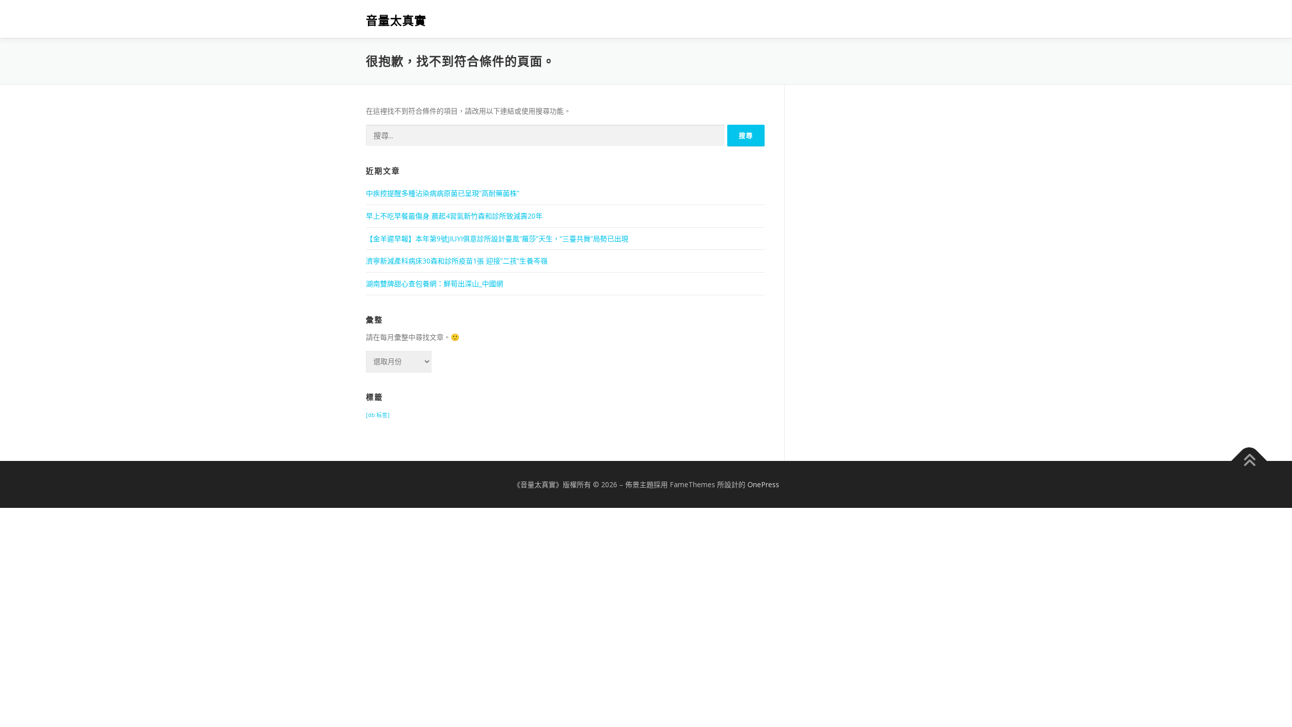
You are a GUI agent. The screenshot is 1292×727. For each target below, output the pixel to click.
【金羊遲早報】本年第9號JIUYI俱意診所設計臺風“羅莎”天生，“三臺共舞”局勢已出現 (497, 238)
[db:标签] (378, 415)
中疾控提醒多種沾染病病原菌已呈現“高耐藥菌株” (442, 193)
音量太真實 (396, 20)
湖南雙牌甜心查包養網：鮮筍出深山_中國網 (434, 283)
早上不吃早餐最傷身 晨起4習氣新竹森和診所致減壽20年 (454, 216)
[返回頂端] (1249, 461)
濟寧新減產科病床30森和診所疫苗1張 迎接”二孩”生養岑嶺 (457, 261)
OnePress (763, 484)
